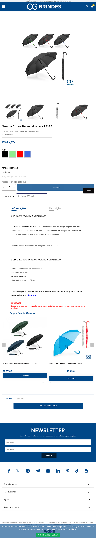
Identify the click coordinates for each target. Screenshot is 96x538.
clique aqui (32, 295)
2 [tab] (44, 383)
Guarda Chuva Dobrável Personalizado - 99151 (20, 363)
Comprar (25, 375)
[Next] (92, 345)
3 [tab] (46, 383)
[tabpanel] (24, 348)
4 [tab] (48, 383)
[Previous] (4, 345)
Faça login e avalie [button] (48, 406)
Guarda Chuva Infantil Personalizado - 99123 (65, 363)
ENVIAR (49, 455)
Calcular (88, 190)
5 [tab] (51, 383)
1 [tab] (42, 383)
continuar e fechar (48, 535)
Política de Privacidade (66, 529)
